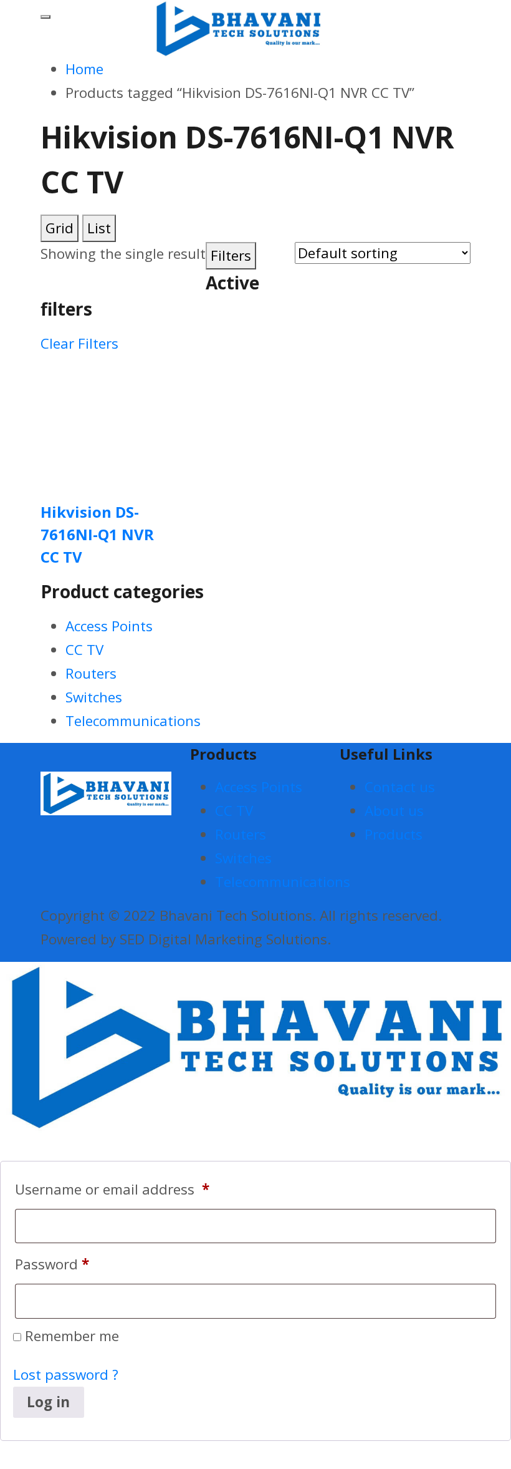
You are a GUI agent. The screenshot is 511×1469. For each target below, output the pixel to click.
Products (394, 834)
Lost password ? (65, 1374)
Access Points (109, 626)
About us (394, 810)
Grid (59, 228)
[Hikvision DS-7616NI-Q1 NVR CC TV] (106, 419)
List (99, 228)
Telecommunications (133, 720)
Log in (48, 1402)
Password (52, 1264)
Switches (93, 697)
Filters (231, 255)
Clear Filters (79, 343)
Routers (91, 673)
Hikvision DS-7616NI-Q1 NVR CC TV (97, 534)
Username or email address (112, 1189)
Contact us (400, 787)
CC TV (84, 649)
